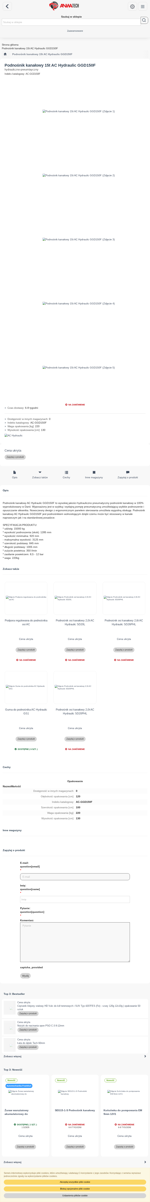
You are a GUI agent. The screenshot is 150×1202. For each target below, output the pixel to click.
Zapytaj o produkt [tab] (128, 477)
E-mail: (30, 864)
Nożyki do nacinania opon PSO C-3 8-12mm (40, 1025)
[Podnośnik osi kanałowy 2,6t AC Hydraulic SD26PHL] (124, 598)
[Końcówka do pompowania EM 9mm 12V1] (124, 1093)
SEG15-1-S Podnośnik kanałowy (75, 1110)
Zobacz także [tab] (40, 477)
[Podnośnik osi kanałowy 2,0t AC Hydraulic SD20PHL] (75, 687)
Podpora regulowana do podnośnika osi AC (26, 622)
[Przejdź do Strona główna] (5, 54)
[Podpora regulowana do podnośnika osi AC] (26, 598)
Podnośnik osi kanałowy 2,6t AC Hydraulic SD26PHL (124, 622)
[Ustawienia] (132, 6)
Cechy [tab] (66, 477)
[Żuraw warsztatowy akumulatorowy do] (25, 1093)
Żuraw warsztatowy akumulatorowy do (17, 1112)
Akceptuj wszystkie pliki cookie (75, 1182)
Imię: (30, 887)
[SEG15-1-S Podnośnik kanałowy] (75, 1093)
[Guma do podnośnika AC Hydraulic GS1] (26, 687)
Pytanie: (32, 910)
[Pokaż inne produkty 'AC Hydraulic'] (75, 435)
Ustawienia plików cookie (75, 1195)
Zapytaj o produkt (15, 457)
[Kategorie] (142, 6)
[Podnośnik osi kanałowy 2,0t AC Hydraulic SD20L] (75, 598)
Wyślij (25, 975)
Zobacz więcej (12, 1056)
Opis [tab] (14, 477)
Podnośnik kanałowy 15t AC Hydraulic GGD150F (42, 54)
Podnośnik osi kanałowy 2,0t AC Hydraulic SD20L (75, 622)
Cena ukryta (13, 450)
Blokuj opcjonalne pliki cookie (75, 1189)
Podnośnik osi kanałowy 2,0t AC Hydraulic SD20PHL (75, 711)
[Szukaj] (144, 20)
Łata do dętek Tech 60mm (31, 1043)
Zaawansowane (75, 31)
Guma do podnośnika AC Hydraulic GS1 (26, 711)
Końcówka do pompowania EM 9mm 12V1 (123, 1112)
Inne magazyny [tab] (94, 477)
